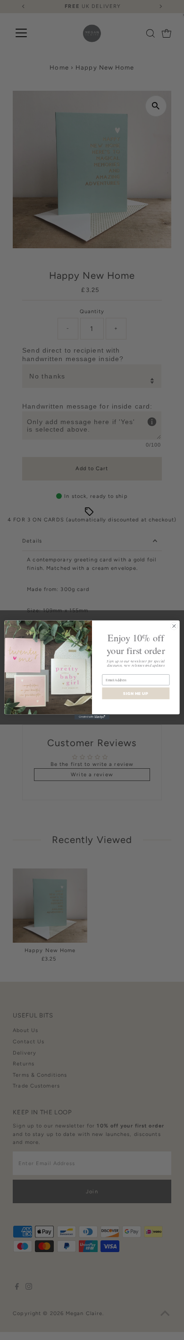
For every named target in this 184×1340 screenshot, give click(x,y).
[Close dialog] (174, 626)
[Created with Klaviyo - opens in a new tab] (92, 716)
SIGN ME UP (135, 693)
